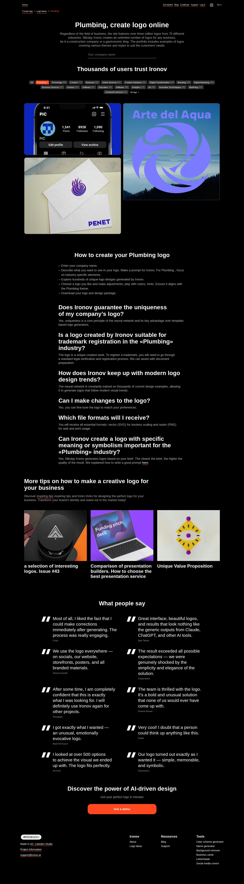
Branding (182, 82)
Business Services (50, 87)
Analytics (136, 87)
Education (103, 87)
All (32, 82)
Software (86, 87)
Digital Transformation (160, 82)
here (145, 462)
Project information (31, 849)
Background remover (208, 850)
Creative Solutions (133, 82)
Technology (57, 82)
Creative (74, 82)
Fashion (70, 87)
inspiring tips (45, 496)
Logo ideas (136, 846)
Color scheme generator (210, 841)
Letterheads (203, 859)
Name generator (205, 846)
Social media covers (207, 863)
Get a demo (122, 809)
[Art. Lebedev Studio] (36, 837)
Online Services (109, 82)
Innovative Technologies (170, 87)
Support (165, 846)
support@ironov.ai (30, 855)
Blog (163, 841)
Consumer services (114, 92)
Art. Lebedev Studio (41, 844)
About (133, 841)
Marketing (193, 87)
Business (90, 82)
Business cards (205, 854)
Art (149, 87)
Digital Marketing (201, 82)
